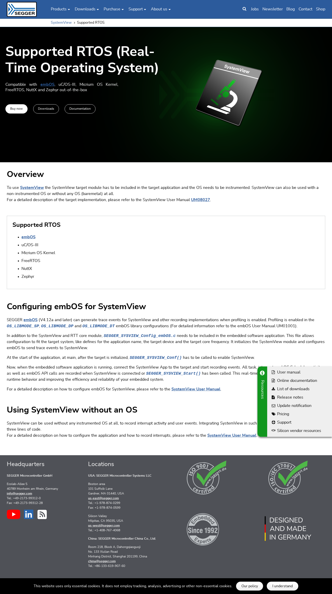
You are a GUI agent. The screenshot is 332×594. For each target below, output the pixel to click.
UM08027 (200, 200)
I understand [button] (282, 586)
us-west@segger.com (104, 525)
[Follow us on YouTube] (13, 514)
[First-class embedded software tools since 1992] (206, 528)
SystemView (32, 188)
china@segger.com (102, 561)
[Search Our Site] (244, 9)
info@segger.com (19, 493)
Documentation (80, 108)
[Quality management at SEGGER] (206, 477)
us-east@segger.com (103, 498)
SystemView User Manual (195, 389)
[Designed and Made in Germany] (288, 528)
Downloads (46, 108)
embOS (47, 85)
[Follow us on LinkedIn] (29, 514)
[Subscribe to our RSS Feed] (42, 514)
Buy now (16, 108)
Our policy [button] (249, 586)
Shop (320, 9)
